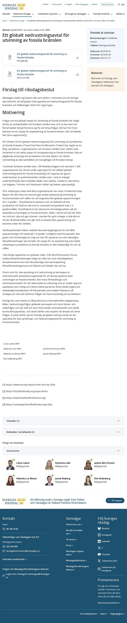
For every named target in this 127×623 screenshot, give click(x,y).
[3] (18, 180)
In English (68, 4)
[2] (44, 173)
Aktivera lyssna (107, 4)
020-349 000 (11, 546)
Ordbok (94, 4)
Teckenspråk (56, 4)
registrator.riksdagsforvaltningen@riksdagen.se (28, 576)
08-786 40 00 (12, 529)
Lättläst (45, 4)
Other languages (81, 4)
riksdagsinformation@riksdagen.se (23, 551)
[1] (25, 135)
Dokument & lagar (16, 20)
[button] (24, 14)
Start (4, 20)
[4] (73, 184)
